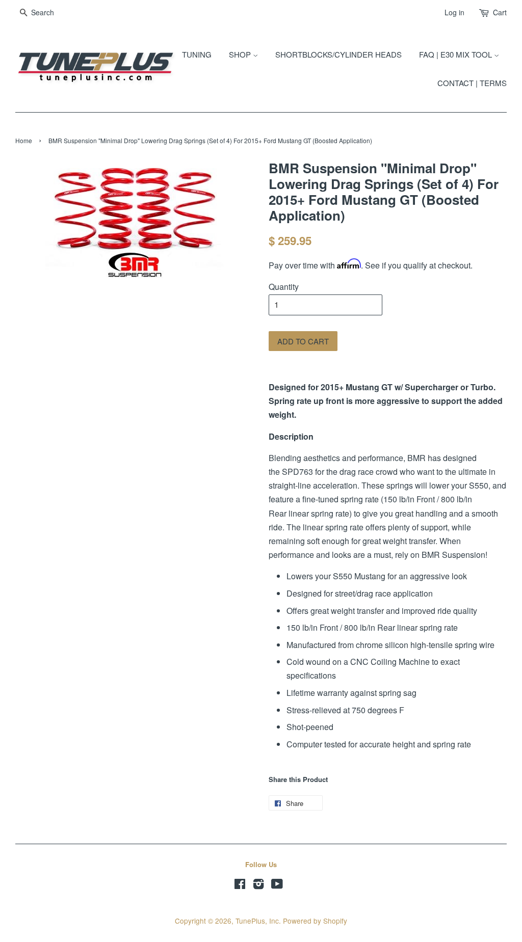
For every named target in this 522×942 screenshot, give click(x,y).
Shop (241, 54)
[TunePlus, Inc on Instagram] (258, 885)
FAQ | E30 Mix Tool (456, 54)
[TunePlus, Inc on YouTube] (277, 885)
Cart (500, 12)
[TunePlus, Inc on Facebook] (240, 885)
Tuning (197, 54)
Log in (454, 12)
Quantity (284, 286)
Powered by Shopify (315, 921)
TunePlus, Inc (257, 921)
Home (23, 140)
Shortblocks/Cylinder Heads (338, 54)
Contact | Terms (472, 82)
